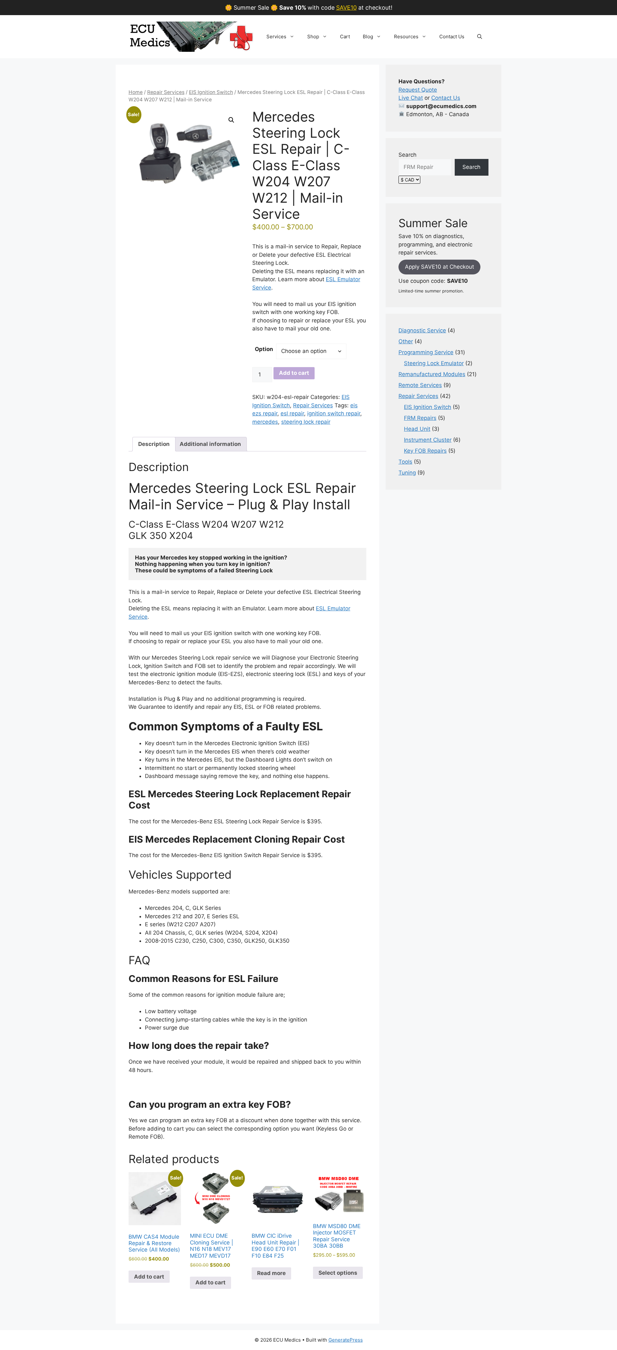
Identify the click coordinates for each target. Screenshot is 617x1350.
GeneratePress (345, 1340)
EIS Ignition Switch (211, 92)
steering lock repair (305, 422)
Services (276, 36)
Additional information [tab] (210, 444)
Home (136, 92)
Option (264, 349)
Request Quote (417, 90)
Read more (271, 1273)
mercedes (265, 422)
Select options (337, 1273)
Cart (345, 36)
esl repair (292, 413)
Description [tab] (154, 444)
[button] (479, 36)
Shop (313, 36)
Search (407, 155)
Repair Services (165, 92)
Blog (368, 36)
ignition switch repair (333, 413)
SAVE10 (346, 7)
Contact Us (451, 36)
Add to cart (294, 373)
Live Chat (410, 98)
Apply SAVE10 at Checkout (439, 267)
